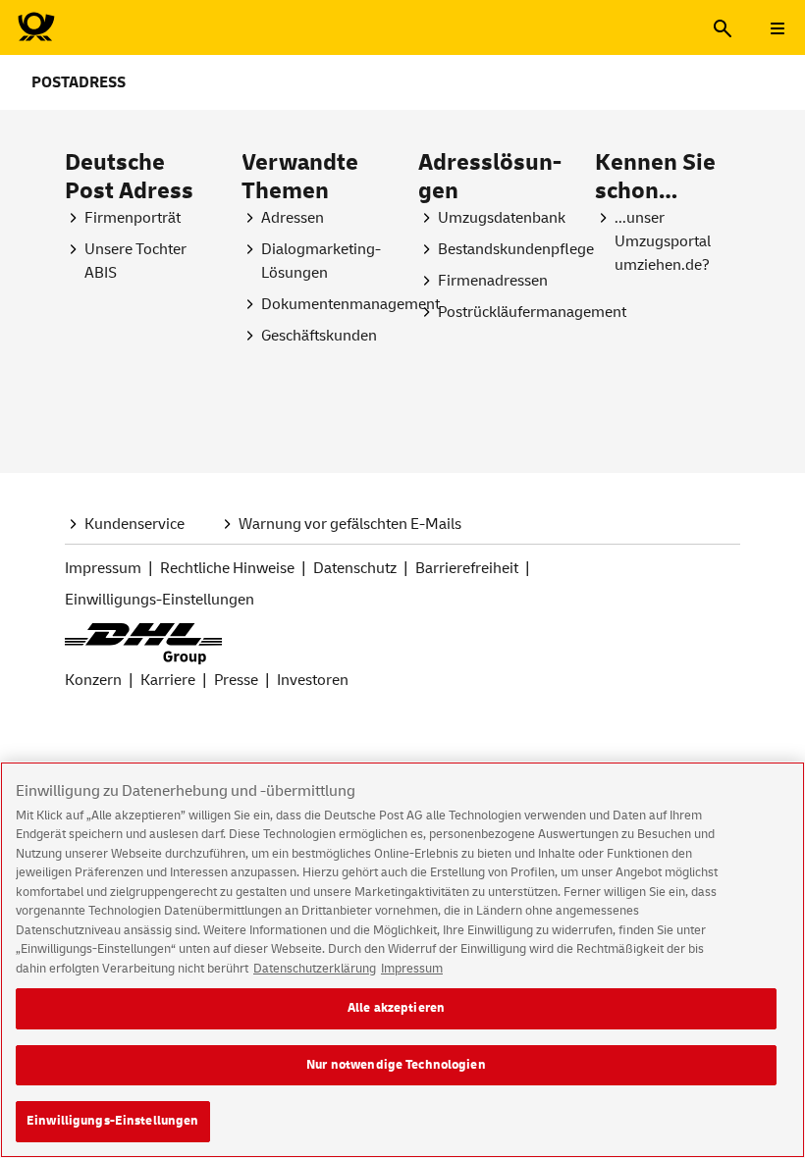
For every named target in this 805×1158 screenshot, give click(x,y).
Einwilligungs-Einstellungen (113, 1121)
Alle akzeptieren (396, 1008)
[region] (402, 960)
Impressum (412, 968)
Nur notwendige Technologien (396, 1065)
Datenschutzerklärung (314, 968)
